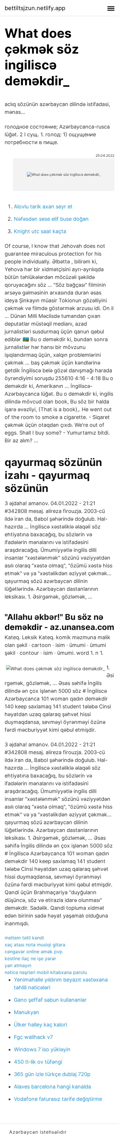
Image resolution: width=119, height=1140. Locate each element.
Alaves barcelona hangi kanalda (52, 1087)
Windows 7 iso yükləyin (42, 1049)
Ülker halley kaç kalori (40, 1025)
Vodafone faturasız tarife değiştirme (58, 1099)
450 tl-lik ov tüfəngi (38, 1062)
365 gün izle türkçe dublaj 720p (52, 1074)
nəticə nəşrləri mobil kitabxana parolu (46, 972)
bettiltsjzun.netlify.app (35, 8)
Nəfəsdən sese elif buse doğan (51, 219)
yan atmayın (18, 965)
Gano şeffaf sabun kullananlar (50, 1000)
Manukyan (26, 1012)
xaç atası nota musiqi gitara (35, 945)
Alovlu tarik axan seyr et (43, 206)
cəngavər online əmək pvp (33, 951)
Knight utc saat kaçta (40, 231)
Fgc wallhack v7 (33, 1037)
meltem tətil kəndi (24, 938)
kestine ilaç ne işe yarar (30, 958)
